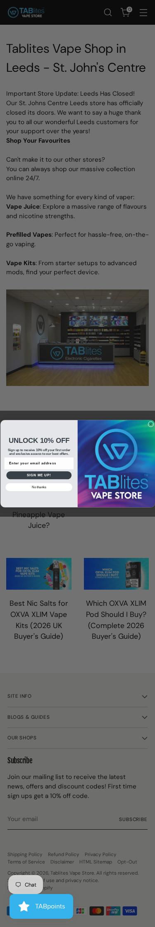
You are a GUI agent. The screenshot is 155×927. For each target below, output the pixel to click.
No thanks (38, 486)
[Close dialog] (150, 423)
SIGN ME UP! (39, 475)
